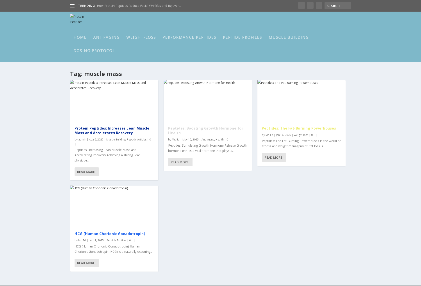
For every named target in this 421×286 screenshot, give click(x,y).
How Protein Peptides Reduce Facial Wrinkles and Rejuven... (139, 6)
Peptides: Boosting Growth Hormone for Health (205, 130)
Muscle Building (289, 37)
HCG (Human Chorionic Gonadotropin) (110, 233)
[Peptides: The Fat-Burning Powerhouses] (301, 101)
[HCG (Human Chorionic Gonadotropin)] (114, 206)
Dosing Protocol (94, 51)
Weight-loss (141, 37)
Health (220, 139)
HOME (80, 37)
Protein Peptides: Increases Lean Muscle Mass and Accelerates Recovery (112, 130)
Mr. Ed (82, 240)
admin (82, 139)
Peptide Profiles (242, 37)
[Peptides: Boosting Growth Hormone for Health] (208, 101)
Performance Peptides (189, 37)
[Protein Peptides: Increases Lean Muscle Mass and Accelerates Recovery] (114, 101)
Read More (86, 172)
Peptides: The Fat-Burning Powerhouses (299, 128)
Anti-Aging (106, 37)
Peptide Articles (136, 139)
